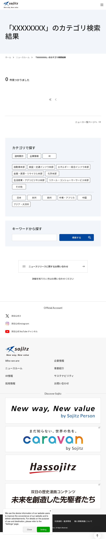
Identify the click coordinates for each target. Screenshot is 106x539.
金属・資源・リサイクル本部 (28, 173)
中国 (84, 197)
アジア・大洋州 (21, 204)
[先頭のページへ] (50, 99)
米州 (34, 197)
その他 (19, 186)
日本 (19, 197)
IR (49, 156)
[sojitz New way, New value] (10, 5)
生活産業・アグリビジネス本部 (29, 180)
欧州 (49, 197)
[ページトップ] (97, 535)
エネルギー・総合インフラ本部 (73, 167)
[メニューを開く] (102, 5)
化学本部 (52, 173)
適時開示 (19, 156)
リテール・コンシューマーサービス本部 (69, 180)
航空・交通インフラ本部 (41, 167)
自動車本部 (19, 167)
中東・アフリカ (67, 197)
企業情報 (34, 156)
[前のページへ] (55, 99)
